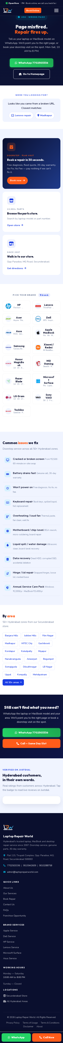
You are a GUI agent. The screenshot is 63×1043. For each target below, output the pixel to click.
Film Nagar (47, 635)
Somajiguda (11, 666)
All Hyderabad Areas (17, 1001)
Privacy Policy (13, 1022)
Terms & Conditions (50, 1022)
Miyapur (42, 651)
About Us (8, 887)
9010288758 (45, 865)
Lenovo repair (23, 115)
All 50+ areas (12, 682)
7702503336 (13, 865)
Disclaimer (28, 1026)
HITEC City (26, 643)
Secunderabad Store (16, 995)
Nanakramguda (13, 659)
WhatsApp (18, 1037)
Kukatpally (26, 651)
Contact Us (9, 904)
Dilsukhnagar (30, 666)
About (39, 1026)
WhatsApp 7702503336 (33, 62)
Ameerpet (32, 659)
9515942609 (29, 865)
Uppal (8, 674)
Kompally (22, 674)
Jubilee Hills (30, 635)
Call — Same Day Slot (33, 743)
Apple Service (10, 930)
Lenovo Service (11, 947)
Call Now (48, 1037)
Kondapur (10, 651)
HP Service (8, 941)
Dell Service (9, 936)
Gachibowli (44, 643)
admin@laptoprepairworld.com (22, 872)
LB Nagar (47, 666)
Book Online (32, 10)
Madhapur (46, 115)
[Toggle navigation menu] (56, 10)
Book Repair (9, 898)
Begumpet (48, 659)
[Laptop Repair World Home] (8, 10)
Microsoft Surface (12, 952)
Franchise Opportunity (14, 915)
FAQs (6, 910)
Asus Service (10, 958)
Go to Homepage (33, 74)
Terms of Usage (30, 1022)
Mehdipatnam (40, 674)
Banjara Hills (11, 635)
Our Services (9, 893)
